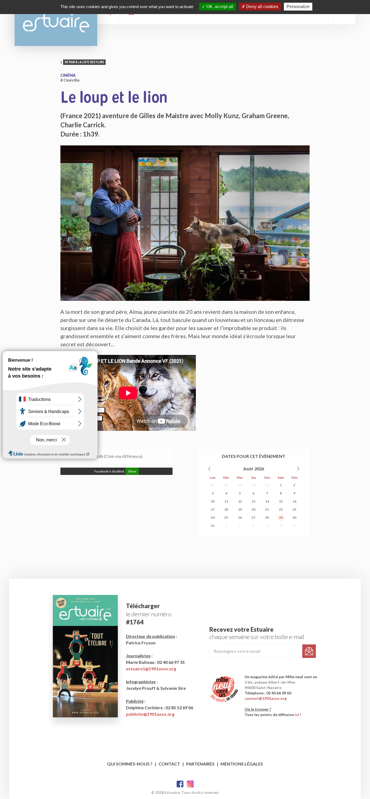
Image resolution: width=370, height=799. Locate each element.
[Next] (298, 468)
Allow (132, 471)
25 (226, 517)
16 (294, 501)
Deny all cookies (261, 6)
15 (281, 501)
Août (248, 468)
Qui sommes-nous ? (129, 763)
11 (226, 501)
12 (240, 501)
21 (267, 509)
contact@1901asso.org (266, 698)
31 (267, 485)
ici (297, 714)
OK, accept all (219, 6)
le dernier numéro (148, 614)
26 (240, 517)
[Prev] (209, 468)
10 (213, 501)
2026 (259, 468)
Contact (169, 763)
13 (253, 501)
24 (213, 517)
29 (240, 485)
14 (267, 501)
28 (226, 485)
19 (240, 509)
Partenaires (200, 763)
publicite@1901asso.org (150, 714)
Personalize (298, 6)
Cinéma (68, 75)
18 (226, 509)
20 (253, 509)
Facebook (180, 784)
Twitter (190, 784)
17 (213, 509)
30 (253, 485)
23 (294, 509)
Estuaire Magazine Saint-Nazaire (56, 23)
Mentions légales (241, 763)
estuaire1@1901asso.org (151, 668)
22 (281, 509)
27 (213, 485)
